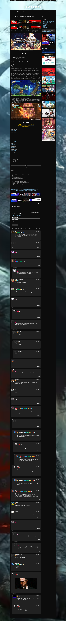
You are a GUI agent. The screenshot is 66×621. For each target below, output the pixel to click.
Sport (39, 0)
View (48, 96)
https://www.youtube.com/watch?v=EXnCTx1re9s (22, 253)
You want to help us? (46, 24)
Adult (22, 0)
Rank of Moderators (45, 23)
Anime (25, 0)
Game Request (32, 125)
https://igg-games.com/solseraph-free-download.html (25, 314)
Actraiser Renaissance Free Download (25, 189)
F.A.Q (30, 126)
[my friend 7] (48, 63)
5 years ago (37, 242)
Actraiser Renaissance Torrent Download (30, 190)
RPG (31, 0)
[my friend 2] (48, 54)
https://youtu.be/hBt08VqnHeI (19, 567)
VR (52, 0)
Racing (28, 0)
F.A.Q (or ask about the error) (47, 22)
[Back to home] (33, 5)
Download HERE (13, 130)
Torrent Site (18, 11)
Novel (50, 0)
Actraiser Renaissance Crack (15, 189)
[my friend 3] (48, 56)
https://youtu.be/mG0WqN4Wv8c (20, 557)
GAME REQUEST (49, 11)
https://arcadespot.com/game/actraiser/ (24, 448)
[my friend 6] (48, 59)
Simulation (35, 0)
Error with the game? (46, 26)
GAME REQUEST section (47, 31)
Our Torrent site (45, 27)
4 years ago (37, 351)
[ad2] (48, 123)
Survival (46, 0)
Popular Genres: (14, 0)
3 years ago (37, 231)
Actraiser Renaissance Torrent (20, 190)
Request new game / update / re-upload (48, 21)
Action (19, 0)
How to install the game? (46, 25)
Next (39, 203)
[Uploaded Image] (26, 583)
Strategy (42, 0)
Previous (13, 203)
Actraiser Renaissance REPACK (35, 189)
